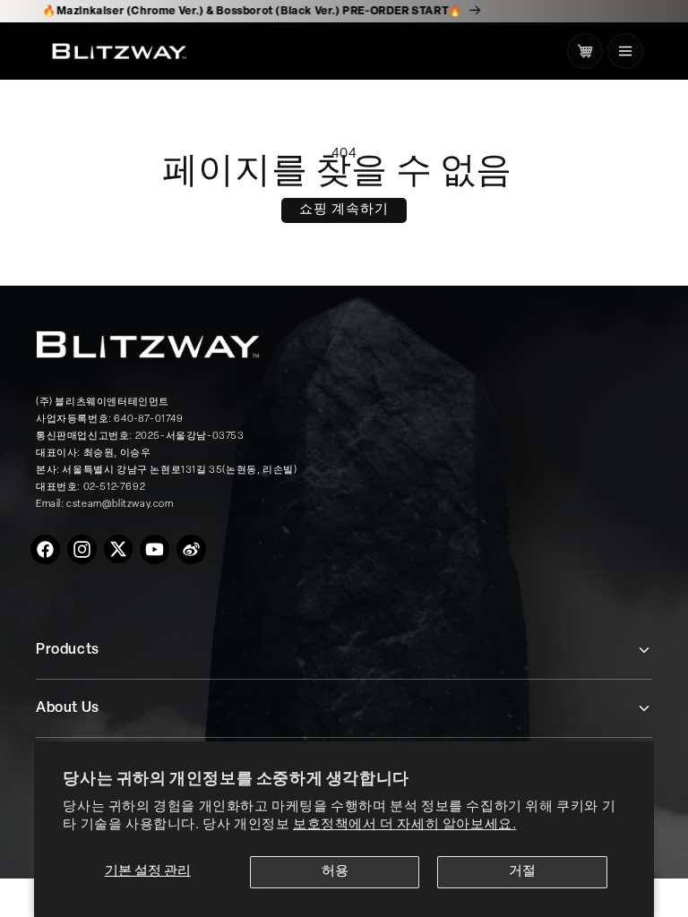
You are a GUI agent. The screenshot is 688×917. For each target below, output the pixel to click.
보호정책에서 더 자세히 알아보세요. (404, 825)
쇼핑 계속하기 (344, 210)
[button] (625, 51)
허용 (335, 871)
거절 (522, 871)
